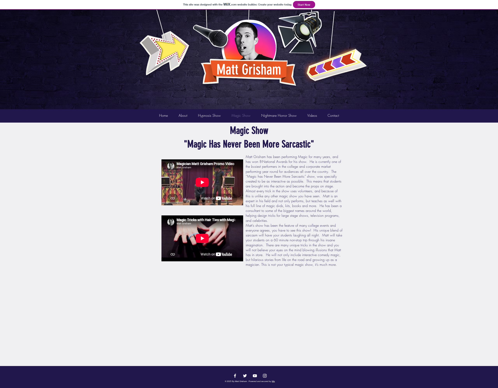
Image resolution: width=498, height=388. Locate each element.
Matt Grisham (249, 69)
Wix (273, 381)
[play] (357, 12)
